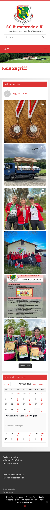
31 (30, 393)
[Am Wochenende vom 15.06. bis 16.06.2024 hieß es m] (25, 121)
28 (30, 434)
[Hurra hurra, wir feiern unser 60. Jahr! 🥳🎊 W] (25, 296)
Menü (6, 49)
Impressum (8, 492)
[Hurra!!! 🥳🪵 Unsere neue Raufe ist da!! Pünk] (25, 165)
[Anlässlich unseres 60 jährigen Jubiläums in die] (25, 252)
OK (25, 506)
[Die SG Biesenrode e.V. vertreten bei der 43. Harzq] (25, 209)
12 (18, 404)
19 (18, 410)
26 (18, 434)
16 (42, 404)
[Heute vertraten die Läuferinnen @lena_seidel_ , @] (25, 340)
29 (18, 393)
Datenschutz (9, 489)
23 (42, 410)
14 (30, 404)
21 (30, 410)
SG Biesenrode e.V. (25, 26)
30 (42, 434)
